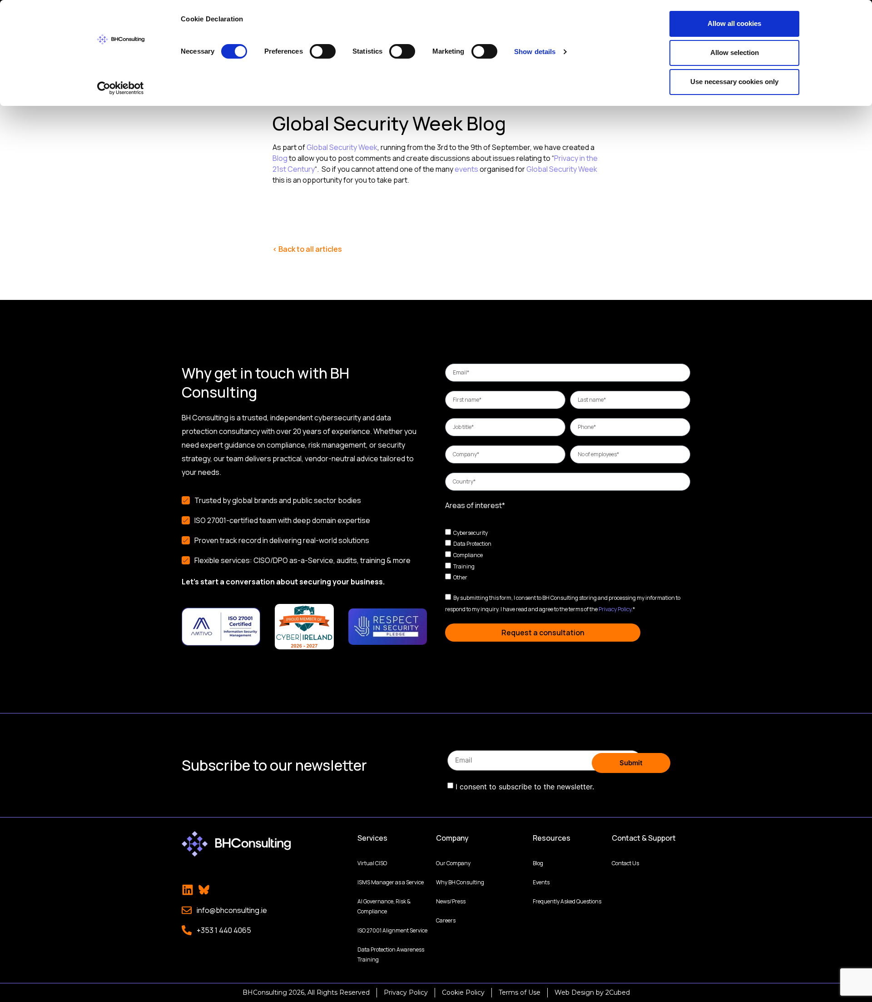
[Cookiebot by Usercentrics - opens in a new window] (120, 88)
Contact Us (625, 863)
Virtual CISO (372, 863)
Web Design (574, 992)
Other (460, 577)
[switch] (323, 51)
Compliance (468, 555)
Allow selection (734, 52)
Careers (446, 920)
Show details (534, 51)
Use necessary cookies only (734, 81)
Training (464, 566)
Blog (279, 158)
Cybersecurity (470, 532)
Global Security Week (342, 147)
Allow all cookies (734, 23)
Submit (631, 762)
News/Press (451, 901)
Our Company (453, 863)
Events (541, 882)
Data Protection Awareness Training (390, 954)
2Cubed (617, 992)
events (466, 169)
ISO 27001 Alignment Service (392, 930)
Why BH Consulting (460, 882)
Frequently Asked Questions (567, 901)
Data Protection (472, 544)
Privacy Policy (615, 609)
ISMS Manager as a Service (390, 882)
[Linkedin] (187, 890)
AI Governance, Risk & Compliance (384, 906)
